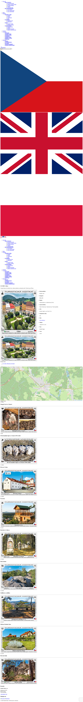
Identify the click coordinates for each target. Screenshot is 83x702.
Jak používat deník (10, 3)
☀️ (1, 49)
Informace (4, 40)
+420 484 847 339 (3, 694)
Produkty (4, 13)
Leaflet (75, 400)
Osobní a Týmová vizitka (11, 4)
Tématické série (10, 20)
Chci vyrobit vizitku (10, 10)
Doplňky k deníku (10, 24)
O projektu (5, 31)
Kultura (8, 16)
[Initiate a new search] (81, 368)
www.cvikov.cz (42, 320)
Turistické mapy (10, 26)
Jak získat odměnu (10, 5)
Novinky (4, 30)
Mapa (4, 12)
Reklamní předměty (10, 28)
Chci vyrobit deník (10, 11)
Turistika (8, 15)
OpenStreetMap (79, 400)
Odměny (8, 6)
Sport (8, 18)
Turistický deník (10, 23)
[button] (2, 368)
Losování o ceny (10, 7)
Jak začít (4, 1)
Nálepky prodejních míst (11, 29)
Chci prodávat (9, 9)
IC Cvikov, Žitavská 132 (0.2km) (9, 363)
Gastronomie (9, 17)
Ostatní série (9, 21)
